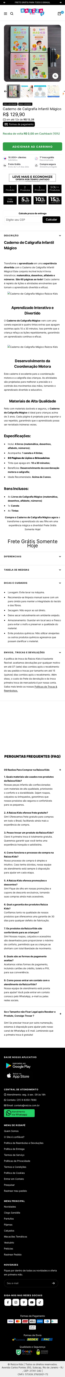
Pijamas (8, 1224)
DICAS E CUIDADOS (16, 583)
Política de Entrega (14, 1149)
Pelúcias (8, 1248)
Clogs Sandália (12, 1212)
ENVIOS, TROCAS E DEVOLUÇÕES (24, 652)
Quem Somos (11, 1131)
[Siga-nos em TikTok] (39, 1302)
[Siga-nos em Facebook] (7, 1302)
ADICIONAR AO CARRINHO (32, 146)
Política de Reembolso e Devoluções (23, 1143)
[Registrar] (53, 1283)
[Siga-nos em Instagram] (15, 1302)
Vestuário (9, 1242)
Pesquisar (9, 1184)
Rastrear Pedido (13, 1254)
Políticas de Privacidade (17, 1160)
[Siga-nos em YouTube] (31, 1302)
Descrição (11, 235)
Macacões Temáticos (15, 1236)
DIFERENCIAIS (13, 556)
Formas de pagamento (21, 124)
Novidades (10, 1206)
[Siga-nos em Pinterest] (23, 1302)
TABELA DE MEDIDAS (16, 569)
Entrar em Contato (14, 1178)
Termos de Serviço (14, 1154)
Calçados (9, 1230)
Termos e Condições (15, 1166)
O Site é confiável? (14, 1137)
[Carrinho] (59, 13)
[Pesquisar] (11, 13)
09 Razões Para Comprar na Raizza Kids (27, 769)
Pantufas (9, 1218)
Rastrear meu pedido (15, 1190)
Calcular (51, 219)
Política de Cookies (14, 1172)
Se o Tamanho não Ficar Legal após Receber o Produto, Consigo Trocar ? (30, 1013)
